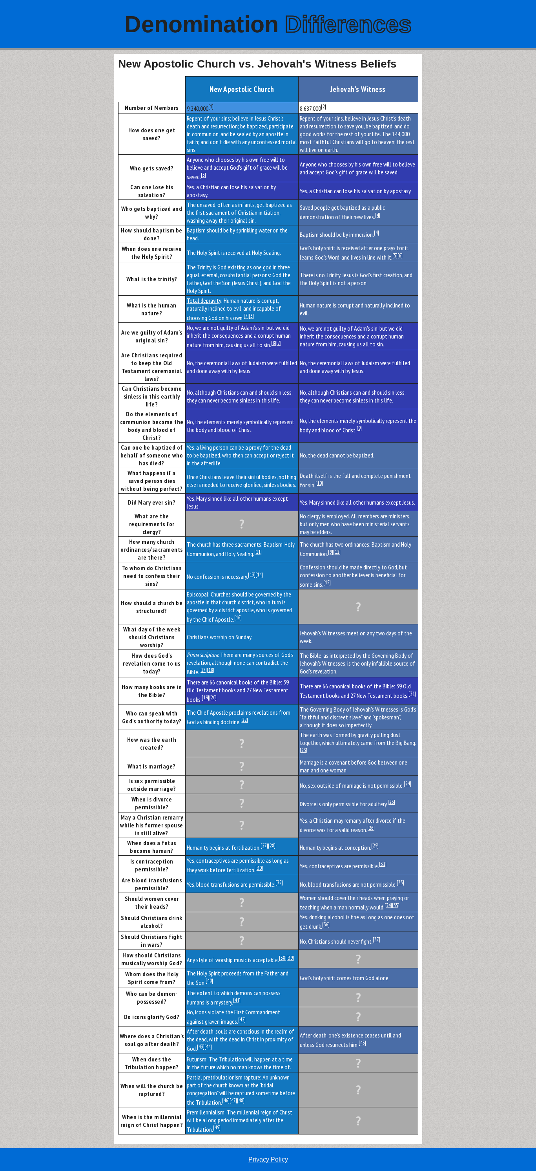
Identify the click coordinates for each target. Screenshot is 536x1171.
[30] (259, 867)
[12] (337, 551)
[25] (391, 801)
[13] (251, 574)
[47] (233, 1100)
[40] (209, 980)
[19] (205, 697)
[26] (371, 827)
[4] (377, 214)
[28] (271, 845)
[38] (282, 957)
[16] (238, 617)
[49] (217, 1127)
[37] (376, 939)
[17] (203, 669)
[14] (259, 574)
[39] (290, 957)
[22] (244, 719)
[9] (359, 428)
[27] (264, 845)
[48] (240, 1100)
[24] (407, 783)
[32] (279, 882)
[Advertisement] (57, 171)
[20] (213, 697)
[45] (362, 1042)
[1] (210, 106)
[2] (323, 106)
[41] (237, 1000)
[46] (226, 1100)
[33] (400, 882)
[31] (383, 863)
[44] (208, 1046)
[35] (395, 905)
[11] (258, 551)
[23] (303, 750)
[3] (203, 174)
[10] (319, 483)
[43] (200, 1046)
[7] (246, 315)
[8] (273, 342)
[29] (375, 845)
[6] (400, 255)
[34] (388, 905)
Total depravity (204, 300)
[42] (242, 1019)
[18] (210, 669)
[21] (412, 693)
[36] (326, 924)
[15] (327, 582)
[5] (394, 255)
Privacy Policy (268, 1159)
